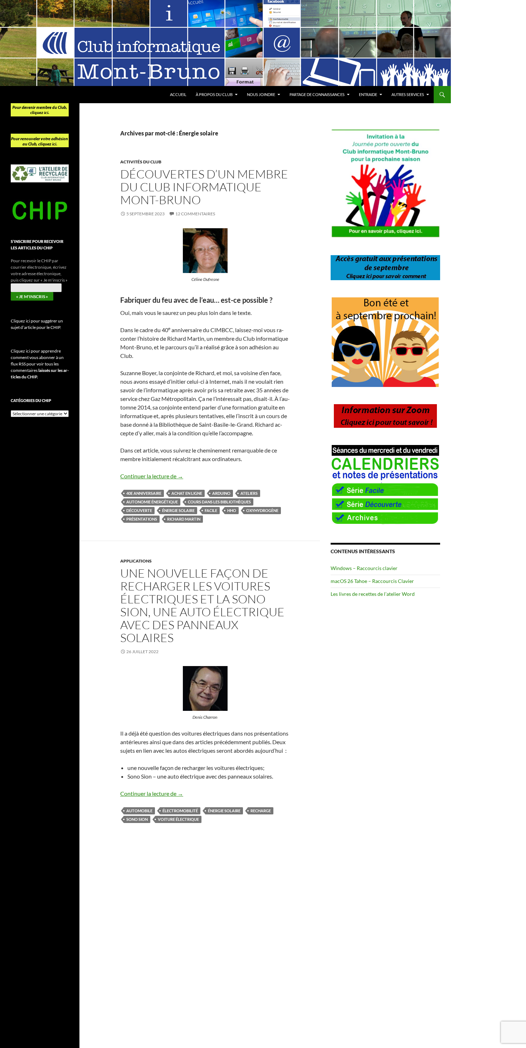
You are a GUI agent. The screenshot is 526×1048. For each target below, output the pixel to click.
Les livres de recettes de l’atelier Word (373, 594)
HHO (231, 510)
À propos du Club (214, 94)
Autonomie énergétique (152, 501)
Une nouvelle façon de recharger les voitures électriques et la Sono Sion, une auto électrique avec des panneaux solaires (202, 605)
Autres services (407, 94)
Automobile (139, 810)
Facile (211, 510)
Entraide (368, 94)
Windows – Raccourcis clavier (364, 568)
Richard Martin (183, 519)
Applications (136, 561)
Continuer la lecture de (151, 476)
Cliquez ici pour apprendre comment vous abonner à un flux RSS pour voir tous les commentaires (40, 363)
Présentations (141, 519)
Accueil (178, 94)
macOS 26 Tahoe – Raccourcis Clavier (372, 581)
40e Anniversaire (143, 493)
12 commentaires (195, 213)
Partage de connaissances (317, 94)
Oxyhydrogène (262, 510)
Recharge (260, 810)
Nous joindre (261, 94)
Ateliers (249, 493)
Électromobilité (180, 810)
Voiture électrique (178, 819)
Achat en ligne (186, 493)
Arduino (221, 493)
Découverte (139, 510)
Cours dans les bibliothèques (219, 501)
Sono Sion (137, 819)
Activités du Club (140, 161)
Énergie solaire (178, 510)
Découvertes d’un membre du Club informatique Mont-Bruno (204, 187)
